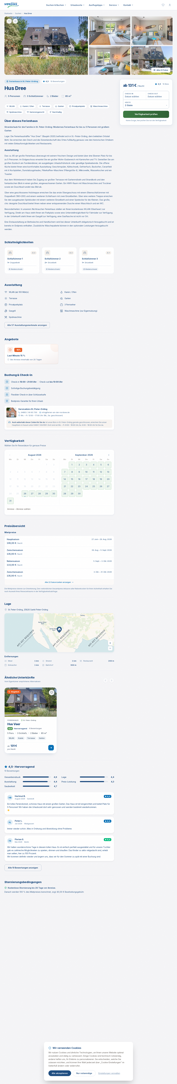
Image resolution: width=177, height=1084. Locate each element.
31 (10, 500)
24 (10, 493)
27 (32, 493)
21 (39, 486)
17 (10, 486)
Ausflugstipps (95, 5)
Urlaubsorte (76, 5)
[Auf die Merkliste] (9, 21)
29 (46, 493)
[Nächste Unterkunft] (111, 680)
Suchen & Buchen (55, 5)
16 (54, 479)
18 (18, 486)
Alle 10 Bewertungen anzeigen (23, 868)
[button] (46, 45)
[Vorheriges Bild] (10, 702)
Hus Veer (13, 724)
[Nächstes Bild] (51, 702)
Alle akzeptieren (60, 1073)
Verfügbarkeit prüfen (146, 114)
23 (54, 486)
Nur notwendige (84, 1073)
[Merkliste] (163, 5)
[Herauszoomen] (110, 648)
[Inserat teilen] (15, 21)
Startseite (8, 13)
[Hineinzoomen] (110, 643)
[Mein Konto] (170, 5)
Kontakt (127, 5)
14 (39, 479)
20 (32, 486)
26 (25, 493)
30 (53, 493)
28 (39, 493)
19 (25, 486)
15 (47, 479)
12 (25, 479)
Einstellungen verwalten (109, 1073)
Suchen (18, 13)
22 (47, 486)
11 (17, 479)
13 (32, 479)
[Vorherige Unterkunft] (105, 680)
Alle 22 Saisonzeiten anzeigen (58, 582)
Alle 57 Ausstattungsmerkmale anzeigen (27, 325)
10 (10, 479)
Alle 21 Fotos (162, 70)
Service (113, 5)
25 (17, 493)
